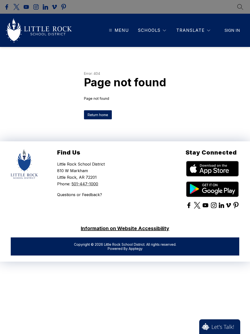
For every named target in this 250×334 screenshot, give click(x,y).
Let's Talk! (222, 326)
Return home (98, 115)
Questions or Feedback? (79, 194)
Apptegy (136, 248)
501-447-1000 (85, 183)
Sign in (232, 30)
